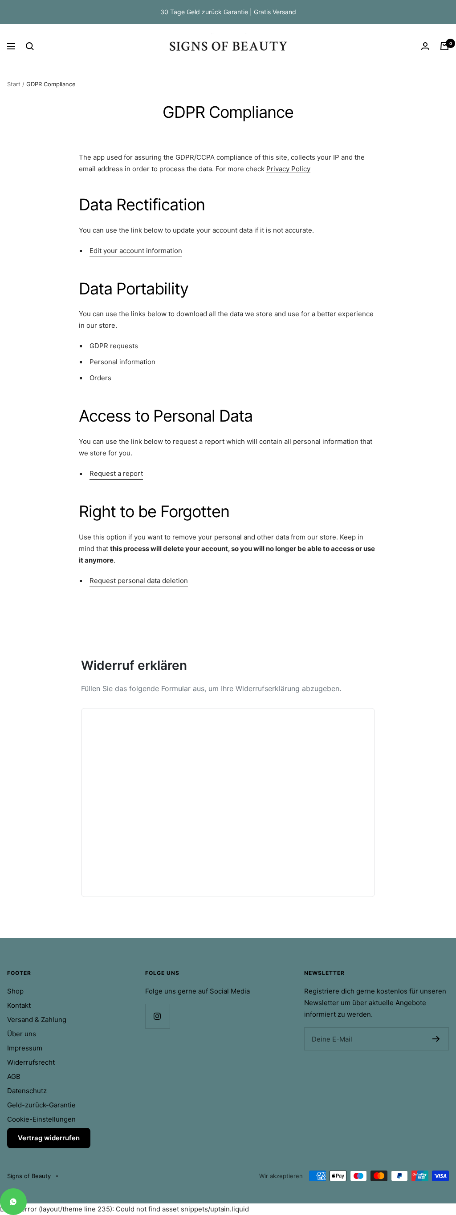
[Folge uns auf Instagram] (157, 1016)
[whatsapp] (13, 1201)
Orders (100, 378)
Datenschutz (27, 1090)
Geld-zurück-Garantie (41, 1105)
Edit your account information (136, 250)
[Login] (425, 46)
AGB (13, 1076)
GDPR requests (114, 346)
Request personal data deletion (139, 580)
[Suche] (30, 46)
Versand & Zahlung (36, 1019)
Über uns (21, 1034)
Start (13, 84)
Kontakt (19, 1005)
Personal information (122, 362)
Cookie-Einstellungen (41, 1119)
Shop (15, 991)
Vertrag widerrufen (49, 1138)
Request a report (116, 473)
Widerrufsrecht (31, 1062)
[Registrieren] (436, 1039)
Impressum (24, 1048)
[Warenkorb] (444, 46)
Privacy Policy (288, 169)
